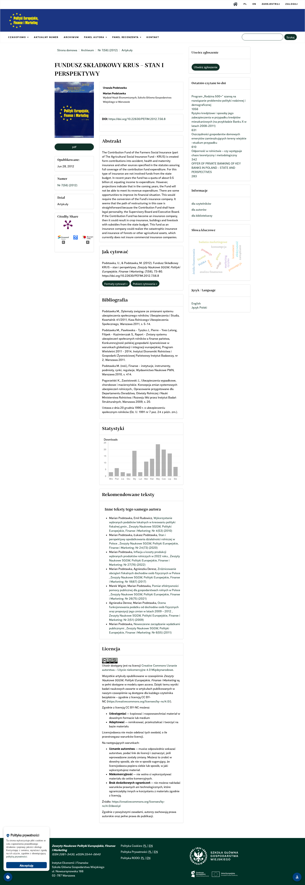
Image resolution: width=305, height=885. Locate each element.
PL (245, 4)
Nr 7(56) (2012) (108, 50)
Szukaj (290, 37)
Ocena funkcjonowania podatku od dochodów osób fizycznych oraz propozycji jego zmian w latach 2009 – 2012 (144, 607)
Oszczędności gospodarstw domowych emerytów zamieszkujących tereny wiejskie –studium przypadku (219, 138)
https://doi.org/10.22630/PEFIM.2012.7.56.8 (137, 119)
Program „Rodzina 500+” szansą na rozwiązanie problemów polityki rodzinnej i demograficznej (219, 101)
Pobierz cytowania (144, 283)
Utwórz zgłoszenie (205, 67)
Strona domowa (67, 50)
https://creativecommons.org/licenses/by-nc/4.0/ (139, 701)
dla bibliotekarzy (202, 215)
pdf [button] (74, 146)
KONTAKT (152, 37)
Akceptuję (26, 865)
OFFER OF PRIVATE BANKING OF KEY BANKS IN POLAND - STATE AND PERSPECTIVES (216, 168)
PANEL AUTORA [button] (94, 37)
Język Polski (199, 307)
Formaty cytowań (115, 283)
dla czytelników (201, 203)
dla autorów (199, 209)
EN (254, 4)
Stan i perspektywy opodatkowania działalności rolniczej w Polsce (142, 539)
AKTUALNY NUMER (46, 37)
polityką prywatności (16, 856)
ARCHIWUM (71, 37)
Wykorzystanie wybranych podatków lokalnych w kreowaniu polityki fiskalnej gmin (142, 522)
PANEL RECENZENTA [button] (126, 37)
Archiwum (87, 50)
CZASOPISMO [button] (17, 37)
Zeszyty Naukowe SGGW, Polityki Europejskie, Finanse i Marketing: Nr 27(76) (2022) (144, 560)
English (196, 303)
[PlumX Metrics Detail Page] (68, 224)
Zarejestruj (271, 4)
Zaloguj (291, 4)
